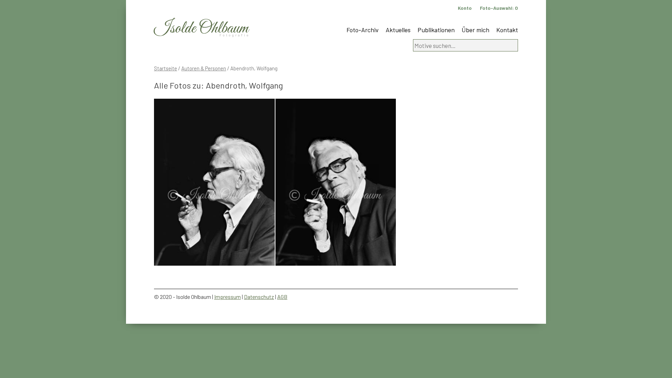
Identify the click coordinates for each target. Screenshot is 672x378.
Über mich (475, 29)
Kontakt (507, 29)
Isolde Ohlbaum (201, 29)
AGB (282, 296)
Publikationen (436, 29)
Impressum (227, 296)
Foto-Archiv (362, 29)
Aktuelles (398, 29)
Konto (465, 8)
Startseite (165, 68)
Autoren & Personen (203, 68)
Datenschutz (259, 296)
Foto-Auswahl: (499, 8)
